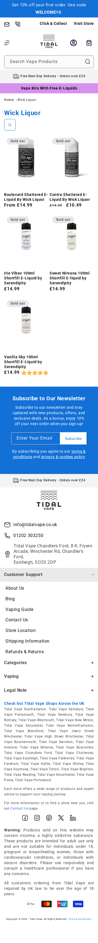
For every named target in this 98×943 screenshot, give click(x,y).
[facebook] (25, 818)
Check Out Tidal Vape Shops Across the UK (44, 703)
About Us (14, 588)
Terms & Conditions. (80, 919)
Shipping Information (27, 641)
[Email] (9, 23)
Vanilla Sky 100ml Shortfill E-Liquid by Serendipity (23, 362)
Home (9, 100)
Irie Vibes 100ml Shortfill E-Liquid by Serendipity (23, 278)
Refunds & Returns (24, 651)
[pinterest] (49, 818)
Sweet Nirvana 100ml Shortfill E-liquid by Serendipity (70, 278)
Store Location (20, 630)
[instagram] (37, 818)
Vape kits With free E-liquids (49, 88)
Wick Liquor (26, 100)
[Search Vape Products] (88, 62)
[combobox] (49, 62)
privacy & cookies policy (63, 457)
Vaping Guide (19, 609)
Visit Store (84, 23)
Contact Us (16, 619)
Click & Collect (53, 23)
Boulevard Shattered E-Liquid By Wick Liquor (26, 197)
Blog (10, 598)
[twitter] (61, 818)
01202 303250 (28, 535)
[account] (73, 43)
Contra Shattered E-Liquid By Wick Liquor (70, 197)
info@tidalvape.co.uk (35, 524)
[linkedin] (73, 818)
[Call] (20, 23)
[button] (7, 43)
